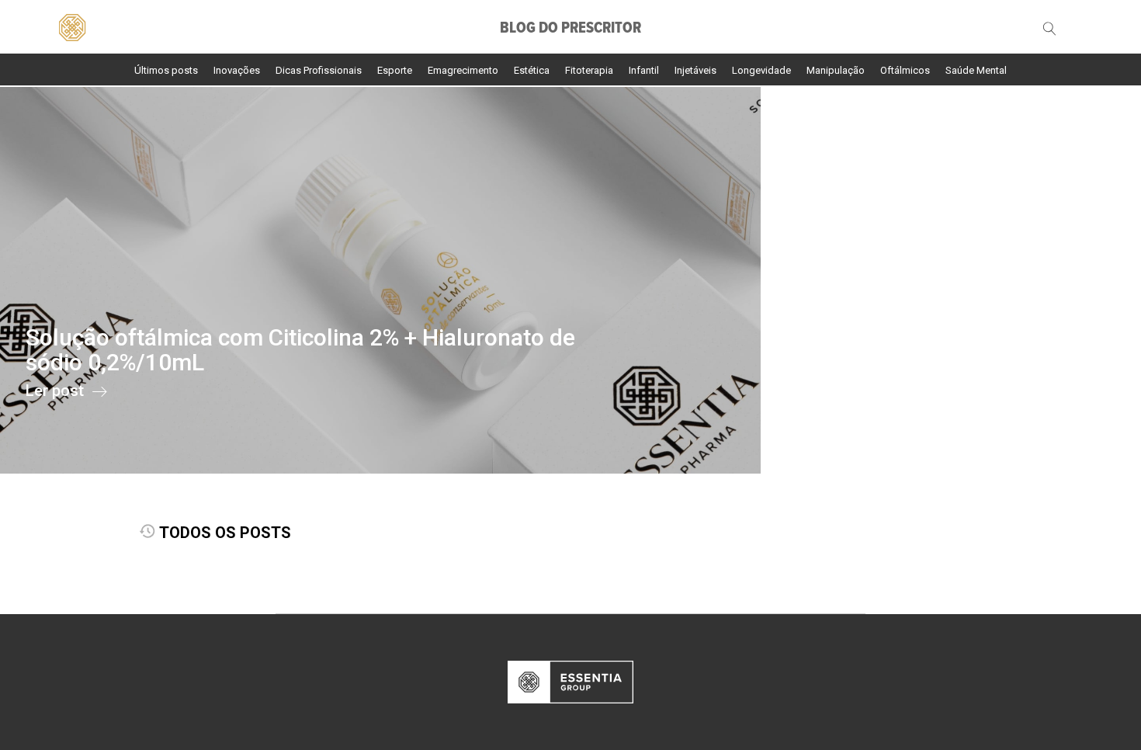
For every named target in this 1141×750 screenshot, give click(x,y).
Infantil (644, 70)
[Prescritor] (71, 25)
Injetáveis (695, 70)
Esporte (394, 70)
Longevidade (761, 70)
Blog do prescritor (570, 29)
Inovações (236, 70)
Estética (532, 70)
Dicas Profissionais (319, 70)
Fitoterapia (589, 70)
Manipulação (835, 70)
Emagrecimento (463, 70)
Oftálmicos (905, 70)
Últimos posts (166, 70)
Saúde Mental (976, 70)
